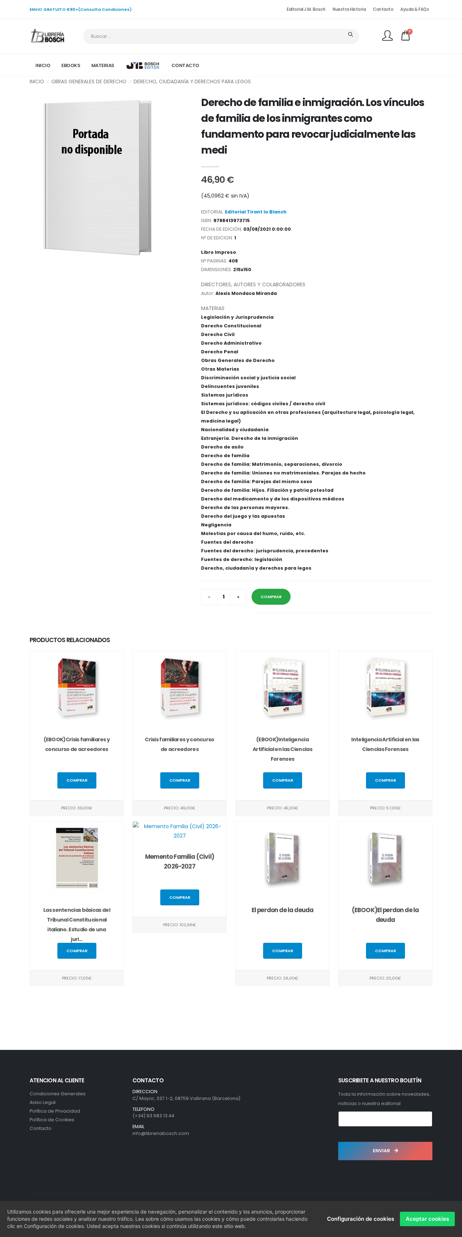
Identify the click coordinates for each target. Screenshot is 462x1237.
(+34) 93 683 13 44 (153, 1116)
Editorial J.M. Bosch (306, 9)
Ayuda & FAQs (414, 9)
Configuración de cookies (360, 1218)
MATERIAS (102, 65)
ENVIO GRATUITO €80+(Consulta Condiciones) (81, 9)
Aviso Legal (43, 1102)
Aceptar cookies (427, 1218)
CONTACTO (185, 65)
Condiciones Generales (58, 1094)
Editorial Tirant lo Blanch (256, 212)
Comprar (76, 780)
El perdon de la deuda (282, 910)
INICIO (42, 65)
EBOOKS (70, 65)
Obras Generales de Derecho (88, 81)
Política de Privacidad (55, 1111)
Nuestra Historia (349, 9)
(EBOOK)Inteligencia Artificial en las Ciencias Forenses (282, 749)
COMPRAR (271, 597)
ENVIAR (382, 1151)
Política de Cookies (52, 1120)
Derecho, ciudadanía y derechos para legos (192, 81)
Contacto (383, 9)
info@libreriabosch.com (160, 1133)
